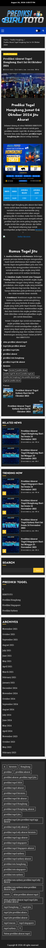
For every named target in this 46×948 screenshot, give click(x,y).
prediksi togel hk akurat (12, 373)
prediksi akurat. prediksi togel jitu (20, 777)
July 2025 (6, 650)
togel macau (9, 923)
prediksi (8, 772)
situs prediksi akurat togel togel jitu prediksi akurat (21, 900)
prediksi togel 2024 (13, 782)
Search (8, 562)
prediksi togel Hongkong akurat (19, 809)
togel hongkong (11, 907)
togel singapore (26, 923)
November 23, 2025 (28, 461)
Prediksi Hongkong (10, 54)
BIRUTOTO (7, 594)
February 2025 (9, 677)
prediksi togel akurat (14, 788)
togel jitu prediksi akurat (12, 380)
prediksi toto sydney (13, 874)
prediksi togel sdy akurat (15, 827)
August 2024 (8, 709)
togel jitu (26, 907)
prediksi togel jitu (28, 373)
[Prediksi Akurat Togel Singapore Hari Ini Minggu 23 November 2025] (10, 544)
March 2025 (7, 672)
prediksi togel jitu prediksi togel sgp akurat (21, 820)
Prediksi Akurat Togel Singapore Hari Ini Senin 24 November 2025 (32, 485)
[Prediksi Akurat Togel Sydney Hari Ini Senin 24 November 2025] (10, 525)
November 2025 (9, 629)
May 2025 (6, 661)
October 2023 (8, 741)
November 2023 (9, 736)
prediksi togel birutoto (14, 793)
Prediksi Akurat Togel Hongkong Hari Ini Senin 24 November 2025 (32, 435)
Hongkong (25, 766)
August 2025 (8, 645)
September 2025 (10, 639)
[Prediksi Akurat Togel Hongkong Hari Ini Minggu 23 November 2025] (10, 455)
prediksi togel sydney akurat (17, 858)
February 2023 (9, 752)
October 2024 (8, 698)
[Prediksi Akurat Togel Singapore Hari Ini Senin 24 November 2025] (10, 486)
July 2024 (6, 715)
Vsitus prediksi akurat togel (17, 933)
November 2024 (9, 693)
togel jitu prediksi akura (15, 912)
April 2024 (7, 731)
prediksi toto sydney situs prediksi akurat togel (20, 888)
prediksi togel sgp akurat (16, 837)
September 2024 (10, 704)
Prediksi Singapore (11, 605)
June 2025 (7, 655)
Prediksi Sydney (10, 610)
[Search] (43, 30)
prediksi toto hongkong (12, 377)
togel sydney (10, 928)
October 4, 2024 (21, 70)
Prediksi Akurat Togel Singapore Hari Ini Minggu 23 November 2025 (32, 543)
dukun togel (9, 70)
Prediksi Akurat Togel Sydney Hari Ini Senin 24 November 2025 (32, 523)
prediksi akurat (22, 370)
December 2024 (9, 688)
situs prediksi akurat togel (30, 377)
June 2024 (7, 720)
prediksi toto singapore (15, 869)
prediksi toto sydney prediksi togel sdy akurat (22, 881)
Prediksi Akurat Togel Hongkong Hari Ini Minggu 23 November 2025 (32, 454)
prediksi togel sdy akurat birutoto (20, 832)
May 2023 (6, 747)
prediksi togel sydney (14, 853)
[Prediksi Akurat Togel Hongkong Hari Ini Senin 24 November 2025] (10, 436)
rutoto (7, 894)
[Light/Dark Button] (38, 30)
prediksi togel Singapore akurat (19, 848)
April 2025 (7, 666)
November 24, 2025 (28, 442)
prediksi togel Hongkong (15, 803)
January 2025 (8, 682)
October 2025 (8, 634)
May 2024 (6, 725)
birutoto (12, 370)
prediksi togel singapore (15, 843)
